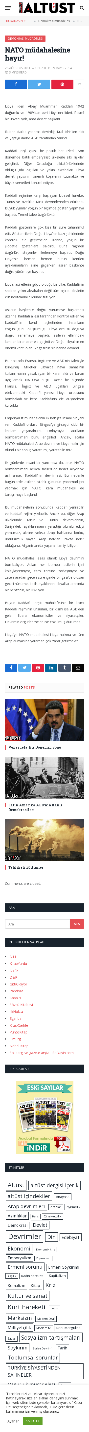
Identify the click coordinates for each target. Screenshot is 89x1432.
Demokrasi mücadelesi (25, 38)
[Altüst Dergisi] (47, 8)
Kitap (35, 1285)
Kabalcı (15, 997)
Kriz (50, 1285)
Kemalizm (16, 1285)
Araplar (55, 1207)
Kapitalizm (57, 1275)
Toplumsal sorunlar (33, 1357)
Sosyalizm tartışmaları (51, 1337)
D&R (13, 977)
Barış (35, 1216)
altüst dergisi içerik (54, 1185)
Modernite (43, 1328)
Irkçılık (11, 1276)
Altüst (16, 1185)
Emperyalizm (19, 1258)
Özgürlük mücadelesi (31, 1384)
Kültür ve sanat (27, 1295)
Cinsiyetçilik (52, 1216)
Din (51, 1236)
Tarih (62, 1348)
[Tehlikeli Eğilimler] (44, 840)
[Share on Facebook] (16, 84)
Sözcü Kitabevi (21, 1004)
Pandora (16, 991)
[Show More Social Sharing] (79, 84)
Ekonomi (19, 1248)
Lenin (54, 1308)
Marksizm (20, 1317)
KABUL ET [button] (33, 1421)
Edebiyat (71, 1237)
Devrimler (24, 1236)
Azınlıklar (17, 1216)
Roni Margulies (68, 1327)
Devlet (40, 1225)
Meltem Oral (46, 1319)
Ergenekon (43, 1258)
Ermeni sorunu (25, 1266)
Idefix (14, 970)
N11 (13, 956)
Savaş (11, 1338)
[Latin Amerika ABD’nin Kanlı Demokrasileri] (44, 778)
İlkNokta (16, 1011)
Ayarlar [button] (13, 1421)
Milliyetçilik (19, 1327)
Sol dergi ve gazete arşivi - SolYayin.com (42, 1052)
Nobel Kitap (19, 1046)
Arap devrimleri (26, 1206)
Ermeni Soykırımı (63, 1267)
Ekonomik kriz (45, 1249)
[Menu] (8, 7)
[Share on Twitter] (39, 84)
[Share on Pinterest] (62, 84)
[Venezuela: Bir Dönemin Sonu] (44, 720)
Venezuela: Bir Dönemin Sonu (34, 747)
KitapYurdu (18, 963)
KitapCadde (19, 1025)
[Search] (81, 7)
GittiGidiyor (18, 984)
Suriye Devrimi (42, 1348)
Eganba (16, 1018)
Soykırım (17, 1347)
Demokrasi (17, 1225)
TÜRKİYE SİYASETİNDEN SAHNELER (34, 1371)
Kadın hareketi (32, 1276)
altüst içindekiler (29, 1196)
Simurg (15, 1039)
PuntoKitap (18, 1032)
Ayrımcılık (73, 1207)
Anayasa (62, 1196)
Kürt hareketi (26, 1307)
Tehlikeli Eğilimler (26, 867)
